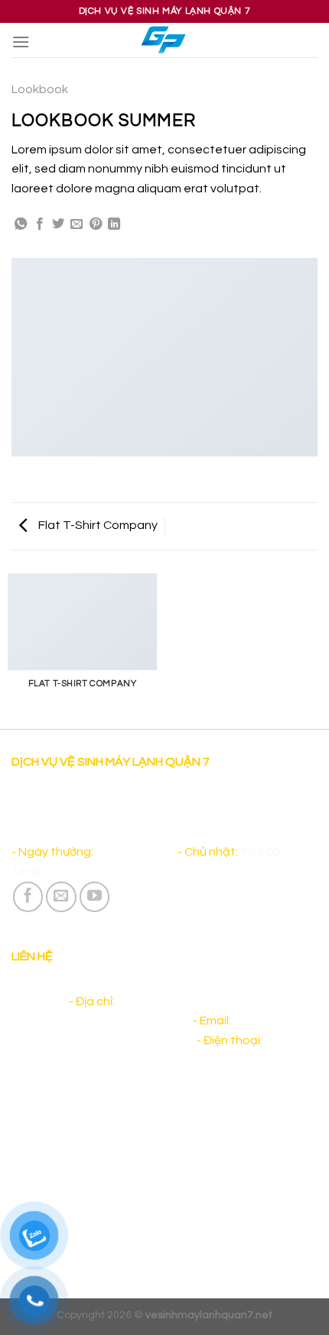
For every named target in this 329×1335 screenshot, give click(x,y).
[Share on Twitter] (58, 224)
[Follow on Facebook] (28, 897)
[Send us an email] (61, 897)
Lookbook (39, 89)
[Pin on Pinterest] (96, 224)
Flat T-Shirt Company (97, 525)
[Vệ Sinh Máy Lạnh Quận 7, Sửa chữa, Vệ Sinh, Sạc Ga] (165, 40)
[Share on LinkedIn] (114, 224)
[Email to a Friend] (76, 224)
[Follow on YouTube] (95, 897)
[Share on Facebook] (40, 224)
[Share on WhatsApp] (21, 224)
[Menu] (20, 41)
